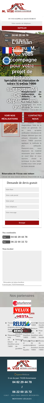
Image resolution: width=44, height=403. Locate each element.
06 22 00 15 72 (20, 40)
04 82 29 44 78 (20, 35)
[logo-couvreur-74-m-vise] (16, 8)
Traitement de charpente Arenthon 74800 (25, 332)
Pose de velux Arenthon (40, 334)
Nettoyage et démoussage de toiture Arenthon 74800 (17, 329)
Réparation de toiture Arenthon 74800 (32, 345)
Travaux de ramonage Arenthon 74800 (40, 345)
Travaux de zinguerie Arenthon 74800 (9, 327)
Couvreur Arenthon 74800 (40, 325)
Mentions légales (22, 399)
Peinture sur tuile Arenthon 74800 (32, 332)
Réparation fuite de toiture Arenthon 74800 (9, 340)
